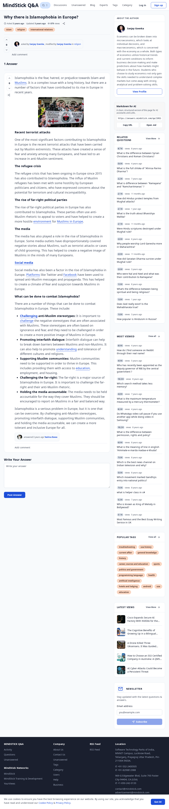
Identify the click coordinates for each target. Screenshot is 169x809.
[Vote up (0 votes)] (6, 39)
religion (21, 29)
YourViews (9, 783)
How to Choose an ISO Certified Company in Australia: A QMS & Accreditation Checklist (144, 657)
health (151, 575)
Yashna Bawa (51, 437)
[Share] (64, 23)
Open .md (151, 125)
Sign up (158, 5)
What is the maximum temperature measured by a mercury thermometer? (138, 400)
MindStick (9, 773)
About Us (58, 749)
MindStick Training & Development (23, 778)
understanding (66, 349)
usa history (146, 547)
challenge (27, 321)
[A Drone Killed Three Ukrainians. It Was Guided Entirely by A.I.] (121, 644)
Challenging (28, 316)
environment (42, 221)
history (122, 558)
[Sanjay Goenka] (17, 44)
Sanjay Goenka (37, 44)
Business (58, 784)
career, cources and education (133, 564)
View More (151, 138)
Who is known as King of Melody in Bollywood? (136, 506)
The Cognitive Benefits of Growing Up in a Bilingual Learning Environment (141, 632)
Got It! (158, 801)
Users (56, 774)
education (83, 368)
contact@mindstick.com (128, 788)
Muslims (21, 83)
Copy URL (127, 125)
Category (127, 5)
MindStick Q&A (20, 5)
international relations (42, 29)
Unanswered (78, 5)
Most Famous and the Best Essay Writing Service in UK (139, 521)
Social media (24, 263)
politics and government (131, 569)
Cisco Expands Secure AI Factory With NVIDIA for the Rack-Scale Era (142, 619)
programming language (131, 575)
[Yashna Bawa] (19, 437)
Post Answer (14, 494)
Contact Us (59, 754)
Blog (92, 5)
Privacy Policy (63, 802)
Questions (9, 754)
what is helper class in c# (131, 492)
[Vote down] (6, 50)
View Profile (139, 91)
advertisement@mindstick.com (132, 792)
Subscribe (141, 721)
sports (157, 564)
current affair (125, 552)
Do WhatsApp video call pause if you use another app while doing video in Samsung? (139, 417)
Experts (104, 5)
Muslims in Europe (70, 221)
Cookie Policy (46, 802)
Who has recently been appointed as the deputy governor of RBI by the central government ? (139, 368)
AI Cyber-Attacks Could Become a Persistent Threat (144, 670)
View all (152, 336)
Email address (125, 706)
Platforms (33, 275)
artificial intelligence (129, 580)
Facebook (70, 275)
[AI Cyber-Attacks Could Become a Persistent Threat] (121, 670)
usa (158, 586)
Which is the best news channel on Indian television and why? (136, 464)
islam (9, 29)
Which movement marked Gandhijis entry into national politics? (136, 479)
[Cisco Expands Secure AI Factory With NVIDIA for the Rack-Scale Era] (121, 619)
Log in (142, 5)
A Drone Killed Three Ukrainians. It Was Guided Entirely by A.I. (141, 644)
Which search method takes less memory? (134, 385)
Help (55, 779)
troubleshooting (127, 547)
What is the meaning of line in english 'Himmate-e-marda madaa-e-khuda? (138, 448)
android (147, 586)
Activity (8, 749)
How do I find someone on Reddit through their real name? (135, 352)
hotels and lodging (128, 586)
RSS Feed (95, 749)
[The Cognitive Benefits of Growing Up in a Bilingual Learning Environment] (121, 632)
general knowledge (147, 552)
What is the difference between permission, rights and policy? (134, 433)
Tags (115, 5)
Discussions (60, 5)
